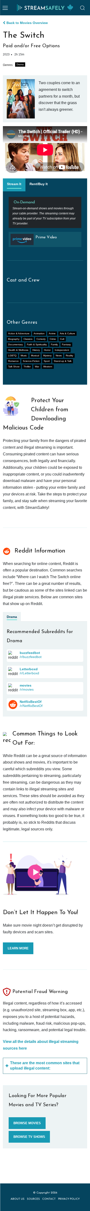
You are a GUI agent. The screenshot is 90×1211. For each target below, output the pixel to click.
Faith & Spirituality (37, 344)
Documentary (15, 344)
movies (25, 685)
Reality (69, 355)
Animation (39, 333)
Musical (35, 355)
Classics (28, 339)
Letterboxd (29, 669)
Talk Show (13, 366)
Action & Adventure (19, 333)
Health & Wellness (18, 350)
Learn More (18, 948)
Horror (47, 350)
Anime (52, 333)
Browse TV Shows (29, 1137)
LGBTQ (12, 355)
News (59, 355)
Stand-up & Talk (63, 361)
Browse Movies (27, 1123)
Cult (62, 339)
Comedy (41, 339)
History (36, 350)
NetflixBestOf (31, 702)
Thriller (27, 366)
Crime (53, 339)
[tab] (14, 184)
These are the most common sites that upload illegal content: (44, 1065)
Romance (13, 361)
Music (24, 355)
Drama (20, 64)
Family (54, 344)
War (37, 366)
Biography (13, 339)
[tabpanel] (45, 224)
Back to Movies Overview (27, 23)
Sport (47, 361)
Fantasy (66, 344)
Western (47, 366)
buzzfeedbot (30, 653)
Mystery (47, 355)
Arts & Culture (67, 333)
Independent (62, 350)
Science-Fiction (31, 361)
